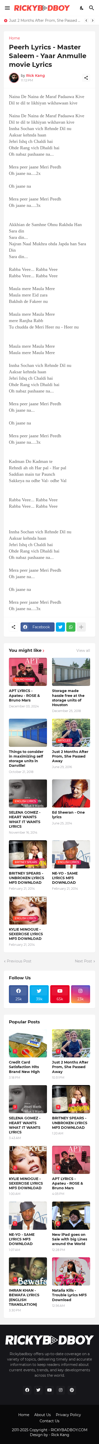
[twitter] (38, 1390)
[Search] (92, 8)
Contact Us (49, 1421)
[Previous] (86, 20)
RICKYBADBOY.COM (69, 1430)
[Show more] (81, 627)
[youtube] (49, 1390)
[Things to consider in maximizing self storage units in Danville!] (28, 733)
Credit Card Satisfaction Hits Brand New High (24, 1067)
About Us (42, 1415)
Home (14, 38)
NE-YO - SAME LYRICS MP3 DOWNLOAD (65, 878)
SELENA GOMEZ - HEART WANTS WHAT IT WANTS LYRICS (24, 819)
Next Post (83, 961)
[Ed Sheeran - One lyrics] (71, 793)
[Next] (92, 20)
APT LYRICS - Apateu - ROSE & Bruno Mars (24, 695)
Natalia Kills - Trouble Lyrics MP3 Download (69, 1295)
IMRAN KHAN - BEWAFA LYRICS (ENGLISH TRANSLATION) (24, 1297)
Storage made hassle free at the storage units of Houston (68, 697)
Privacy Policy (68, 1415)
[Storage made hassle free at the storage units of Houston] (71, 672)
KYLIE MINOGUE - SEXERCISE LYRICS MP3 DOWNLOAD (26, 934)
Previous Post (19, 961)
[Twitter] (60, 627)
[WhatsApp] (70, 627)
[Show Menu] (7, 8)
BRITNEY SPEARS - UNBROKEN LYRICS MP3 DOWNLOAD (26, 878)
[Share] (86, 78)
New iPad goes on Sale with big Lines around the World (69, 1239)
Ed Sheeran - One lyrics (68, 814)
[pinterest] (72, 1390)
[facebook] (27, 1390)
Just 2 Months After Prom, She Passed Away (45, 20)
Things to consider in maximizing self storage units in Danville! (26, 758)
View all (83, 650)
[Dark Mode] (82, 8)
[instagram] (60, 1390)
